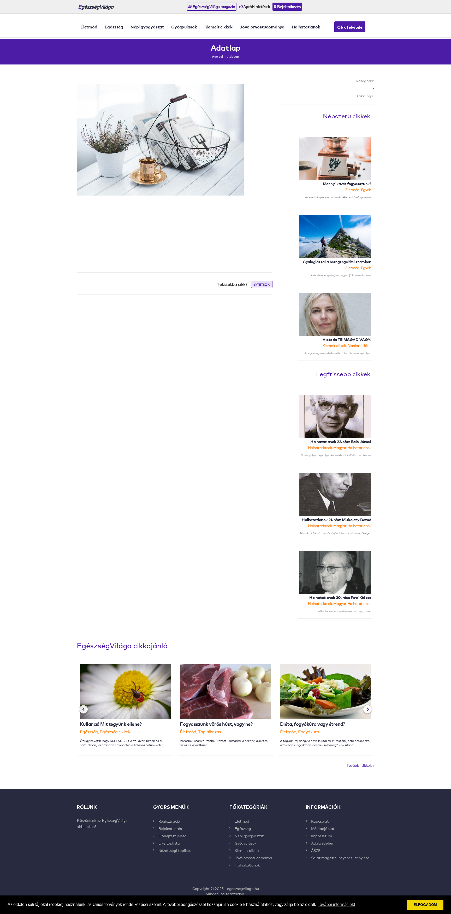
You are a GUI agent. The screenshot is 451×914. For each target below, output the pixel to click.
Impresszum (321, 835)
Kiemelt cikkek (218, 27)
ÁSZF (316, 850)
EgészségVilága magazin (213, 6)
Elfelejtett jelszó (172, 835)
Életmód (88, 27)
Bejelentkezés (288, 6)
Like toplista (169, 843)
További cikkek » (360, 765)
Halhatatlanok (306, 27)
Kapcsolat (320, 821)
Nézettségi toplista (175, 850)
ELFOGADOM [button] (425, 905)
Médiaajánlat (323, 828)
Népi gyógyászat (147, 27)
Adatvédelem (322, 843)
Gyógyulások (184, 27)
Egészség (114, 27)
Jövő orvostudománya (262, 27)
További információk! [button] (336, 904)
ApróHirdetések (256, 6)
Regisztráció (169, 821)
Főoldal (217, 56)
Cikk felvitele (350, 27)
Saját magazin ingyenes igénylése (340, 857)
